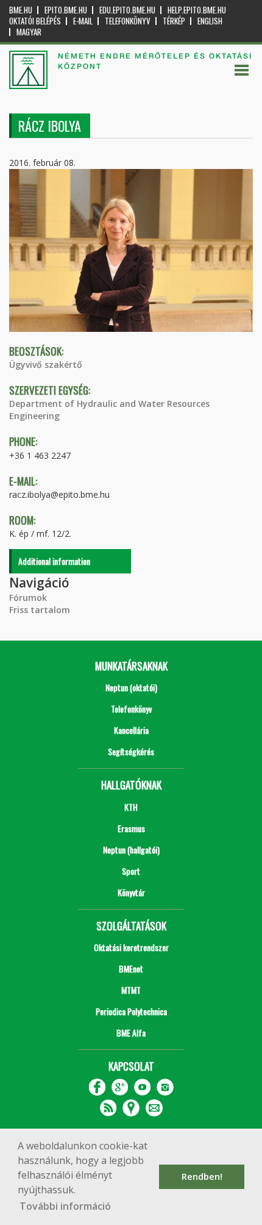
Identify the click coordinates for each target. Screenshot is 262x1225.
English (209, 21)
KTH (131, 806)
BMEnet (131, 968)
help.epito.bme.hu (197, 10)
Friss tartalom (39, 610)
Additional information (54, 561)
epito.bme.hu (65, 10)
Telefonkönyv (127, 21)
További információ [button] (65, 1206)
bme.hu (20, 10)
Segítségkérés (131, 751)
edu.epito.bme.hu (127, 10)
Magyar (28, 32)
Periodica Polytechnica (131, 1011)
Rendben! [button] (202, 1176)
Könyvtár (131, 892)
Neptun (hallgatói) (131, 849)
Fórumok (28, 597)
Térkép (174, 21)
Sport (131, 870)
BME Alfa (131, 1032)
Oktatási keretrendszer (131, 947)
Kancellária (131, 730)
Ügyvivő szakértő (45, 364)
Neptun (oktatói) (131, 687)
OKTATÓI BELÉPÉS (35, 21)
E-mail (83, 21)
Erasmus (131, 828)
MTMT (131, 989)
